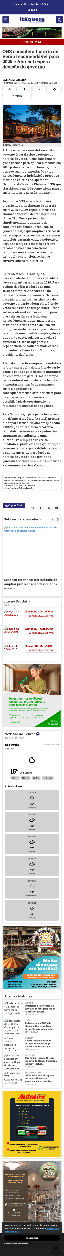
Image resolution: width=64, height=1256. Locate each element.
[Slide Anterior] (52, 519)
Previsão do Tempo (19, 735)
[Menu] (5, 19)
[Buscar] (59, 19)
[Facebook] (25, 89)
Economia (32, 42)
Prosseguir (32, 1237)
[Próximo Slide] (58, 519)
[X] (39, 89)
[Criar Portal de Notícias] (56, 1250)
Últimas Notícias (17, 996)
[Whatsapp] (9, 89)
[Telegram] (55, 89)
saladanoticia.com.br (33, 477)
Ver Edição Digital (42, 615)
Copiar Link (15, 505)
